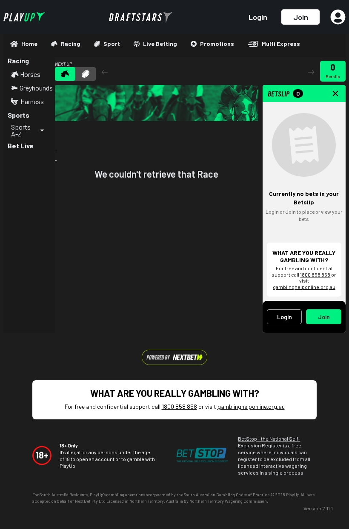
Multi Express (281, 43)
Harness (32, 101)
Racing (70, 43)
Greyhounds (35, 88)
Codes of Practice (252, 494)
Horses (30, 74)
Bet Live (21, 145)
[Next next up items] (311, 72)
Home (29, 43)
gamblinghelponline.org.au (304, 287)
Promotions (217, 43)
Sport (111, 43)
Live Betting (160, 43)
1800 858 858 (315, 274)
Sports (18, 115)
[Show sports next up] (85, 74)
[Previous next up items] (105, 72)
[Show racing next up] (65, 74)
